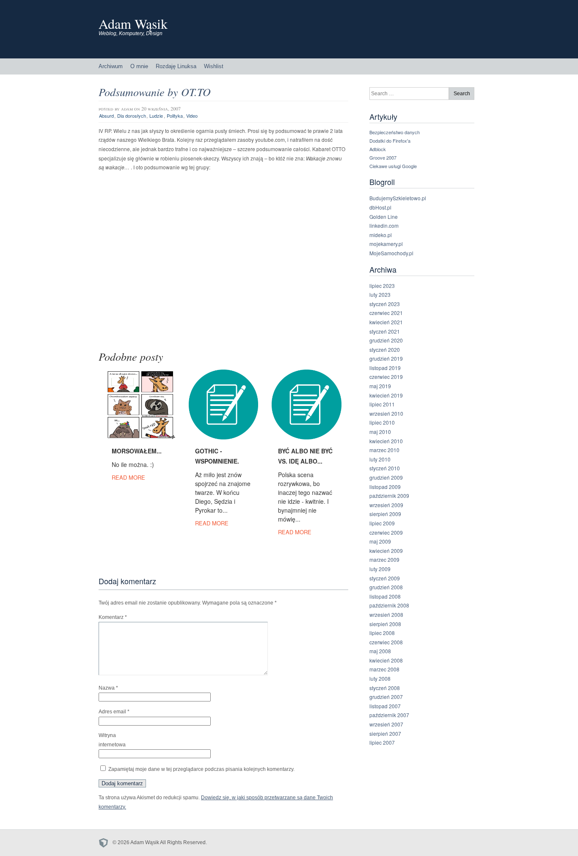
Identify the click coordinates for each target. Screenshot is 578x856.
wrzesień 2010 (386, 413)
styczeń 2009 (384, 578)
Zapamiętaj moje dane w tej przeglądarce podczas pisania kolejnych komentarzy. (201, 769)
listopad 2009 (385, 486)
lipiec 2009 (382, 523)
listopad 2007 (385, 706)
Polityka (175, 115)
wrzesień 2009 (386, 504)
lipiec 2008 (382, 632)
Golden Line (383, 216)
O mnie (139, 66)
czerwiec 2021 (386, 312)
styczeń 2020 (384, 349)
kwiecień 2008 (386, 660)
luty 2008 (380, 678)
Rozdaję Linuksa (176, 66)
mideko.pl (380, 234)
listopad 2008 (385, 596)
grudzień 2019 (386, 358)
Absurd (106, 115)
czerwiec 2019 (386, 376)
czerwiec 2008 (386, 642)
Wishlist (213, 66)
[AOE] (106, 842)
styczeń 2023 (384, 303)
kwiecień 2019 (386, 395)
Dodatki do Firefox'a (389, 140)
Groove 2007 (382, 157)
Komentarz (113, 617)
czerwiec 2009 (386, 532)
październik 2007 (389, 714)
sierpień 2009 (385, 513)
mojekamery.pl (386, 243)
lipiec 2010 (382, 422)
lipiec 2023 (382, 285)
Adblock (377, 149)
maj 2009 (380, 541)
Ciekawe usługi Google (393, 166)
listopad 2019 (385, 367)
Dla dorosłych (131, 115)
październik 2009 (389, 495)
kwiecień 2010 (386, 441)
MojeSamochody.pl (391, 253)
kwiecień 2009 (386, 550)
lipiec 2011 (382, 404)
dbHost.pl (380, 207)
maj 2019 (380, 385)
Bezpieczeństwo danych (394, 132)
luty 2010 (380, 459)
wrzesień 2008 (386, 614)
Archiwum (111, 66)
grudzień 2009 (386, 477)
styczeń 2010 (384, 468)
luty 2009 (380, 568)
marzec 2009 (384, 559)
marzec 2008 (384, 669)
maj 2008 (380, 650)
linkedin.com (384, 225)
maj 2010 (380, 431)
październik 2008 (389, 605)
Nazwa (108, 688)
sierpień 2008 (385, 623)
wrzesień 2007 (386, 724)
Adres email (114, 712)
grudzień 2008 (386, 587)
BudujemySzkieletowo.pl (397, 198)
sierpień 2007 (385, 733)
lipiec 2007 (382, 742)
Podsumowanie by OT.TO (155, 91)
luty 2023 (380, 294)
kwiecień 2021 (386, 322)
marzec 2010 (384, 449)
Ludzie (156, 115)
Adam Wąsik (133, 23)
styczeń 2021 (384, 331)
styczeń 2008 (384, 687)
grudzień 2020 (386, 340)
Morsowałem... (137, 451)
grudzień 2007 (386, 696)
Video (192, 115)
